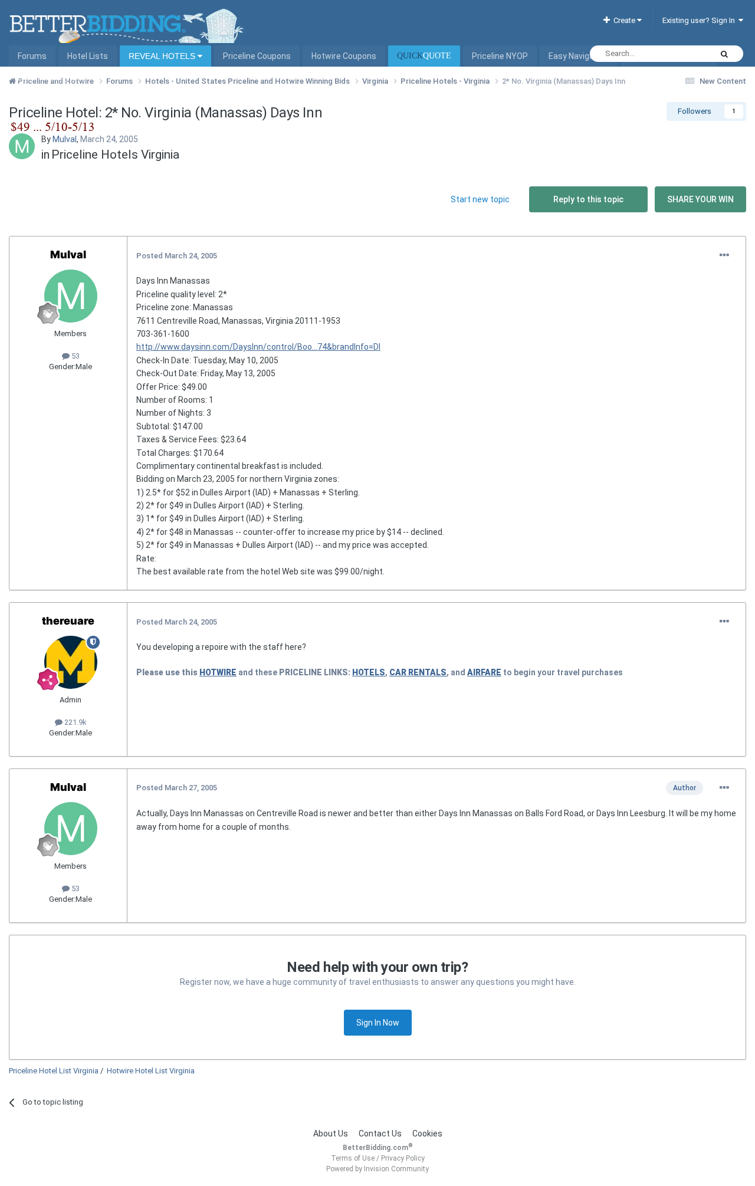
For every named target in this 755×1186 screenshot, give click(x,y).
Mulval (64, 139)
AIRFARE (484, 672)
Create (623, 20)
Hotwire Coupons (343, 56)
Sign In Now (377, 1022)
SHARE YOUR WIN (700, 199)
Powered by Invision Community (377, 1169)
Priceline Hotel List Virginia (54, 1070)
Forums (32, 56)
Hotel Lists (87, 56)
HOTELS (368, 672)
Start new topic (480, 199)
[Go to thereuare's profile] (70, 662)
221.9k (75, 722)
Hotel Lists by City (52, 77)
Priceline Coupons (257, 56)
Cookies (427, 1133)
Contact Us (380, 1133)
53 (75, 355)
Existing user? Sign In (700, 20)
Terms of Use (353, 1158)
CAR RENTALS (418, 672)
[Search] (724, 54)
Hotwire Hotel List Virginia (151, 1070)
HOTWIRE (218, 672)
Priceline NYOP (500, 56)
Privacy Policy (403, 1158)
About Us (330, 1133)
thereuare (68, 621)
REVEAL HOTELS (163, 56)
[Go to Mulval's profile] (22, 146)
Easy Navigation (579, 56)
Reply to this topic (588, 199)
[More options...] (724, 255)
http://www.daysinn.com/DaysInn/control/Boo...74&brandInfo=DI (258, 346)
